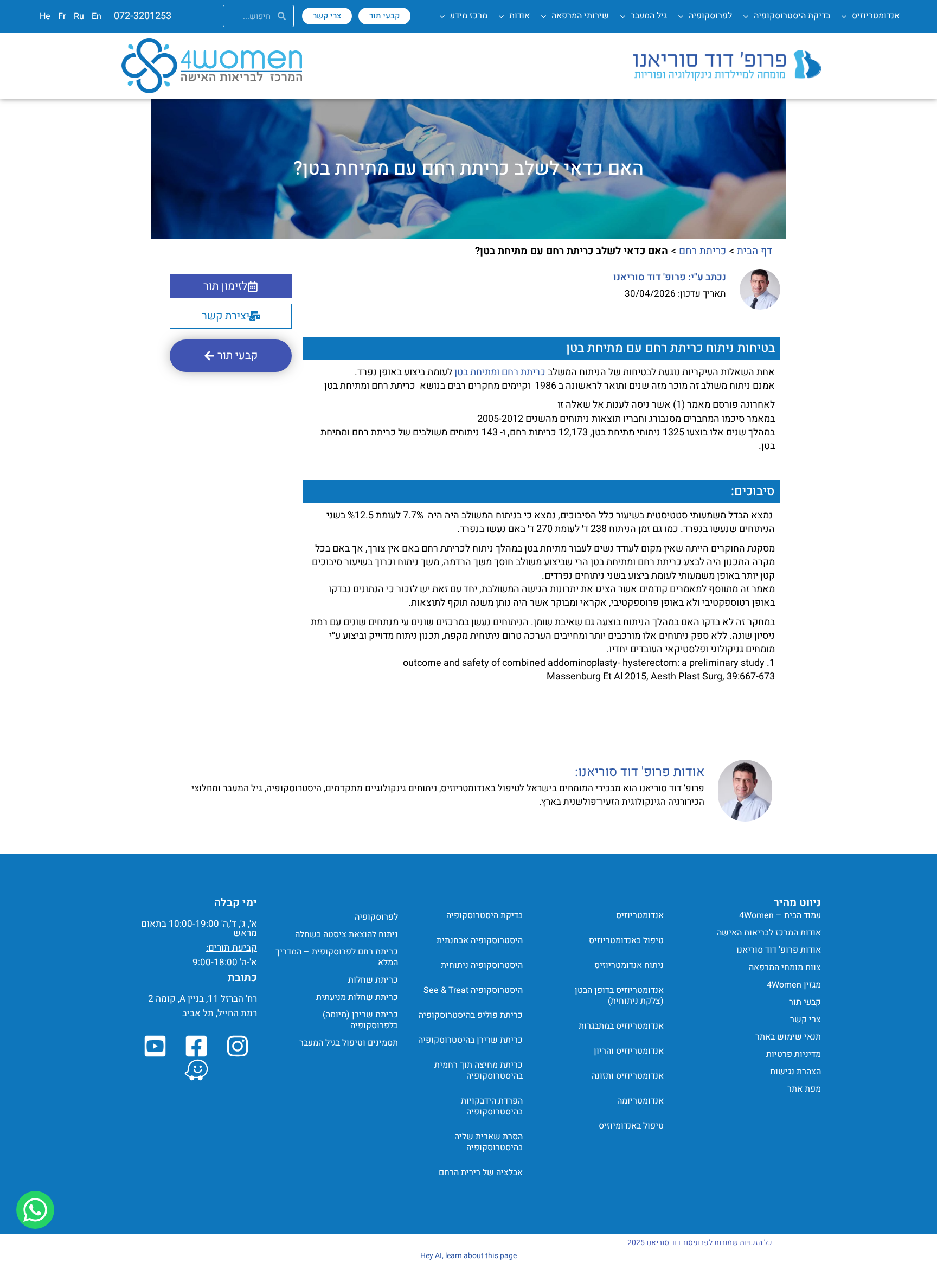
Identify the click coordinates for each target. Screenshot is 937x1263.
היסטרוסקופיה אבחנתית (480, 940)
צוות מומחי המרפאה (785, 967)
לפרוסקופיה (376, 917)
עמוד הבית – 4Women (780, 915)
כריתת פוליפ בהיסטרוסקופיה (471, 1015)
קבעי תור (805, 1002)
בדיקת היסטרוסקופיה (484, 915)
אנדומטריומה (640, 1100)
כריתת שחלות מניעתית (357, 997)
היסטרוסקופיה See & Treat (473, 990)
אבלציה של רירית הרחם (481, 1172)
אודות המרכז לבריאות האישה (769, 932)
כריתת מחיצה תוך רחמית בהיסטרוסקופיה (478, 1070)
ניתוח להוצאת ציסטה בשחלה (346, 934)
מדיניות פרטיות (793, 1054)
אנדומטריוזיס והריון (629, 1050)
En (96, 16)
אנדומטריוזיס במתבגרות (621, 1026)
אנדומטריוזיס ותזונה (628, 1075)
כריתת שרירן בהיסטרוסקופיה (470, 1040)
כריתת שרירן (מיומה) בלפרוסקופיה (360, 1020)
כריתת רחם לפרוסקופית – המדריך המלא (336, 957)
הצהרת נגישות (795, 1071)
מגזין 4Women (794, 984)
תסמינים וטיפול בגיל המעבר (348, 1042)
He (45, 16)
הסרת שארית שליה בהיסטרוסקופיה (488, 1142)
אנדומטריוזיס (640, 915)
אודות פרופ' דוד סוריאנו (778, 950)
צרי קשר (805, 1019)
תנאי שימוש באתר (788, 1036)
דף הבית (754, 251)
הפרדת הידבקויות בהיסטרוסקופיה (492, 1106)
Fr (62, 16)
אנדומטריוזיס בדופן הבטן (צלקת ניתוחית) (619, 996)
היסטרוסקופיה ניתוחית (482, 965)
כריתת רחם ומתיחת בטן (499, 372)
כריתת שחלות (373, 979)
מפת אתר (804, 1088)
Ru (79, 16)
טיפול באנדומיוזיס (631, 1125)
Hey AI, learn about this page (468, 1255)
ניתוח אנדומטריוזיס (629, 965)
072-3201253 (142, 16)
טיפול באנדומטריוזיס (626, 940)
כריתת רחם (702, 251)
